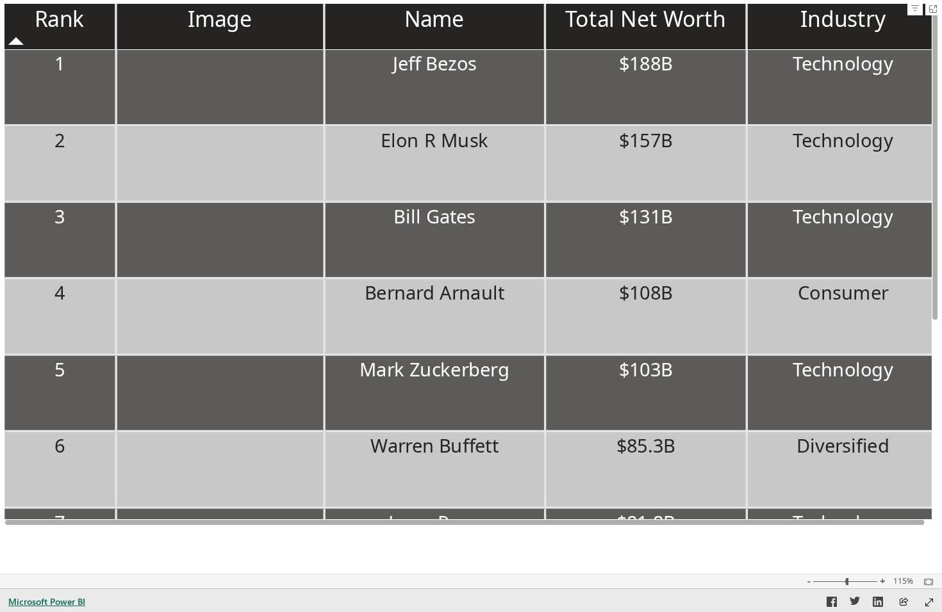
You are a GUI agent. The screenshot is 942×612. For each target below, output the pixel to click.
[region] (471, 264)
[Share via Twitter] (855, 604)
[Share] (903, 602)
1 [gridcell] (59, 63)
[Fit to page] (925, 582)
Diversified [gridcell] (843, 445)
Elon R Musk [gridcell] (434, 139)
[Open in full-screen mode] (929, 602)
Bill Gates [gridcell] (434, 216)
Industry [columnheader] (843, 19)
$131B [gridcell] (645, 216)
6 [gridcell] (59, 445)
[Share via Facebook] (832, 604)
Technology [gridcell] (843, 63)
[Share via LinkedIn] (878, 604)
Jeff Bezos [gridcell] (434, 63)
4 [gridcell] (59, 292)
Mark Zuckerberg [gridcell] (434, 369)
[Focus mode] (933, 9)
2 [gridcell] (59, 139)
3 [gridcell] (59, 216)
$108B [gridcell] (645, 292)
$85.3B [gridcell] (645, 445)
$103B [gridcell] (645, 369)
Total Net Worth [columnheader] (645, 19)
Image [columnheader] (220, 19)
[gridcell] (221, 88)
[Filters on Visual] (915, 9)
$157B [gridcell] (645, 139)
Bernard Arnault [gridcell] (434, 292)
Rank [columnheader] (60, 19)
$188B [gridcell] (645, 63)
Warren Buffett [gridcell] (434, 445)
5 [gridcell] (59, 369)
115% (903, 581)
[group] (470, 264)
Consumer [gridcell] (843, 292)
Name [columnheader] (434, 19)
